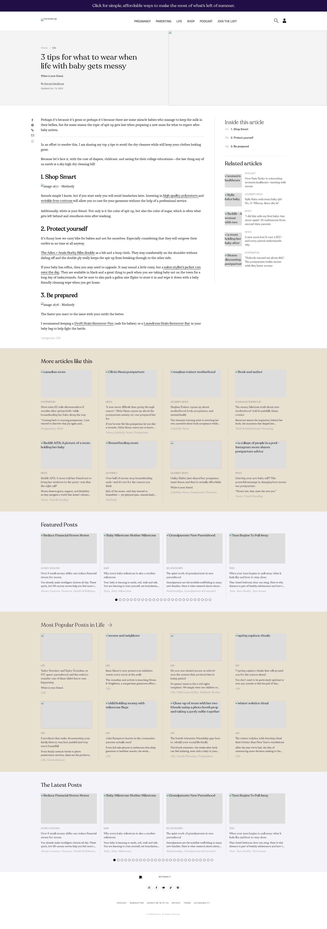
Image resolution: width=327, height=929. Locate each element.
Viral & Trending (58, 500)
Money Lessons (50, 568)
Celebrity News (254, 194)
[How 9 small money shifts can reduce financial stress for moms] (69, 548)
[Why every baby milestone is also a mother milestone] (132, 548)
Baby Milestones (121, 591)
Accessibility (202, 903)
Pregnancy (142, 21)
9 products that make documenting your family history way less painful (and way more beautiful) (65, 742)
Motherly (111, 473)
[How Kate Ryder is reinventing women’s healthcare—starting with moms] (233, 181)
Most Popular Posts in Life (73, 625)
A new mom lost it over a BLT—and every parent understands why (263, 241)
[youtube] (163, 887)
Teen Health (243, 591)
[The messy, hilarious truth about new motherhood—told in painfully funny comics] (260, 383)
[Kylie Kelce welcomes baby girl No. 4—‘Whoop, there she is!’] (233, 199)
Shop (191, 21)
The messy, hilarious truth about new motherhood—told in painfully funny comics (257, 411)
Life (179, 21)
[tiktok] (171, 887)
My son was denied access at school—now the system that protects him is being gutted (193, 674)
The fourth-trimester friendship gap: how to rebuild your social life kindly (195, 740)
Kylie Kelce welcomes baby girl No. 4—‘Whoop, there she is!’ (263, 201)
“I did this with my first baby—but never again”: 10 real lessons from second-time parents (265, 220)
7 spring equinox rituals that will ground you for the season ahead (259, 673)
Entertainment (56, 760)
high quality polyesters (180, 195)
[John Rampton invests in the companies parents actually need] (131, 715)
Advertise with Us (158, 903)
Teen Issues (259, 591)
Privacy (176, 903)
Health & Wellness (84, 591)
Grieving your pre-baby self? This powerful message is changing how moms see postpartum (260, 482)
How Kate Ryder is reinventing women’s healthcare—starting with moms (265, 182)
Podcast (206, 21)
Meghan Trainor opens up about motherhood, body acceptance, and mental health (191, 411)
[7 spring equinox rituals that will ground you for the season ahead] (260, 647)
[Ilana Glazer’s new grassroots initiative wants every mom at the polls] (131, 647)
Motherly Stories (210, 692)
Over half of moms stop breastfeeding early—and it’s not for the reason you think (129, 482)
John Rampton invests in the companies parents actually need (130, 740)
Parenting (163, 21)
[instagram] (149, 887)
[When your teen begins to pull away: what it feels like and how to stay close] (257, 548)
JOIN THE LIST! (227, 21)
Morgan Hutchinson (54, 83)
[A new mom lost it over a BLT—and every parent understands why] (233, 239)
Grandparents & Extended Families (190, 592)
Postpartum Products (203, 492)
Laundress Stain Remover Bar (167, 323)
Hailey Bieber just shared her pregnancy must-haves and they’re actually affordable (195, 480)
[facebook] (156, 887)
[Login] (284, 22)
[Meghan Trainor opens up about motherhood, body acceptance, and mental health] (195, 383)
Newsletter (137, 903)
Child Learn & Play (187, 692)
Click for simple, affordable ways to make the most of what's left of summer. (163, 5)
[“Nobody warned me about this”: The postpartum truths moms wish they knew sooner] (233, 260)
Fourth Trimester (186, 756)
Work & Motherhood (248, 402)
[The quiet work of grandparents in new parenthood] (194, 548)
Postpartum (252, 252)
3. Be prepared (240, 146)
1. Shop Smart (239, 129)
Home (44, 47)
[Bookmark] (32, 141)
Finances (66, 591)
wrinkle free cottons (57, 200)
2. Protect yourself (242, 137)
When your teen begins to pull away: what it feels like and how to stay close (255, 575)
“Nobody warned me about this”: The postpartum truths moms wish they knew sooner (264, 262)
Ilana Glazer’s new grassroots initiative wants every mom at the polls (129, 673)
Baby (106, 568)
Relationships (174, 568)
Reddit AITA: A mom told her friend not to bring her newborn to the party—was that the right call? (66, 482)
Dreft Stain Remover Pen (93, 323)
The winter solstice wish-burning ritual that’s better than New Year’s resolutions (259, 740)
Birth (60, 429)
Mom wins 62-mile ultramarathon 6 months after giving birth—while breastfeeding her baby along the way (63, 411)
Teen (231, 568)
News (248, 211)
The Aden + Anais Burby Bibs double (68, 252)
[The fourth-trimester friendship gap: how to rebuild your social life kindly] (195, 715)
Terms (187, 903)
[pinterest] (178, 887)
